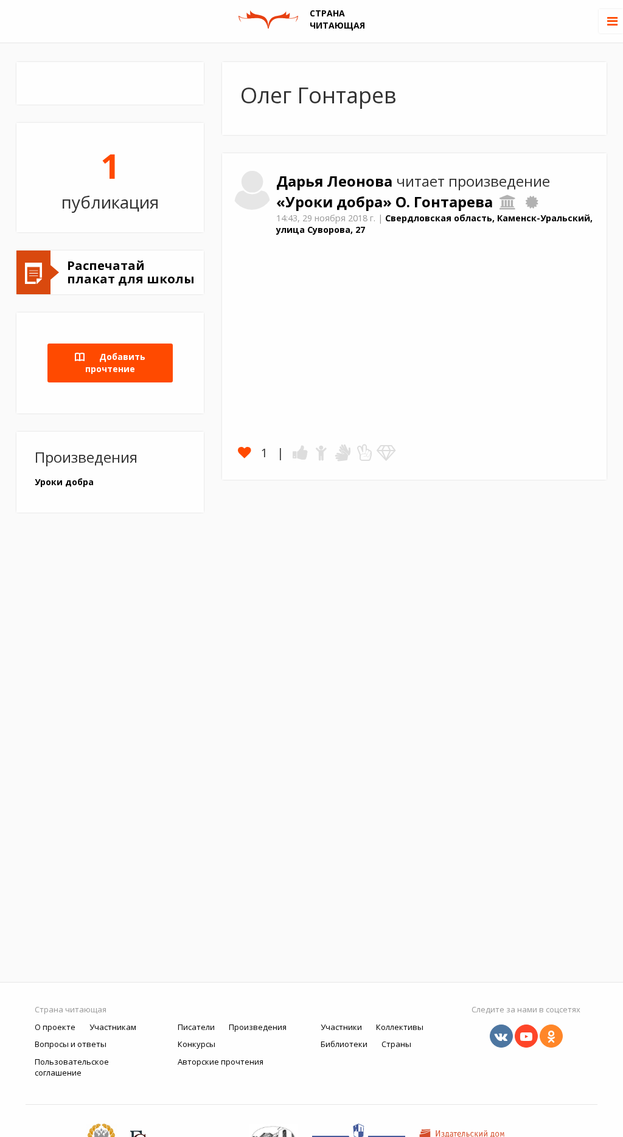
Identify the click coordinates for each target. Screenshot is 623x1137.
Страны (396, 1044)
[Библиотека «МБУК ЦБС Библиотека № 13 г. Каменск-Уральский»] (507, 202)
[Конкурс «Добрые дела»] (532, 202)
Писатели (196, 1026)
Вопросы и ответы (70, 1044)
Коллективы (399, 1026)
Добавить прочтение (115, 363)
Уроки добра (64, 482)
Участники (341, 1026)
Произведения (258, 1026)
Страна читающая (70, 1009)
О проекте (55, 1026)
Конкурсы (196, 1044)
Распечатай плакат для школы (131, 272)
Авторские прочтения (220, 1061)
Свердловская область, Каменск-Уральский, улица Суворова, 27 (434, 223)
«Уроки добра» (335, 202)
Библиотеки (344, 1044)
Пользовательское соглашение (72, 1067)
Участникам (112, 1026)
